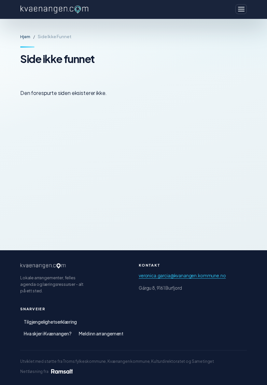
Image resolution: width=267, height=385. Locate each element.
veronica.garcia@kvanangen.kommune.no (182, 275)
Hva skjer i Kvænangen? (48, 333)
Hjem (25, 36)
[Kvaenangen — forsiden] (43, 266)
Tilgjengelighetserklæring (50, 322)
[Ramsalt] (62, 371)
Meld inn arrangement (101, 333)
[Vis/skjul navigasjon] (241, 9)
